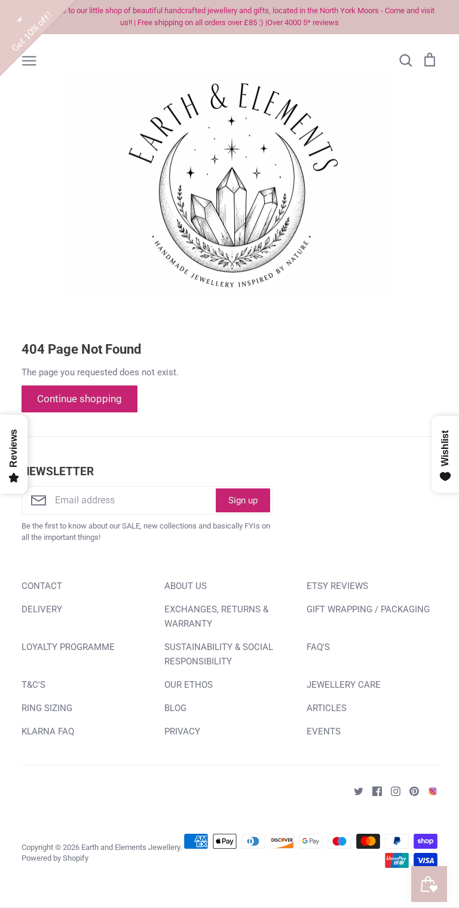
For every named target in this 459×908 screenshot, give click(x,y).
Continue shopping (79, 399)
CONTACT (42, 586)
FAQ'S (318, 647)
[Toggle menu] (29, 60)
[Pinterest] (409, 790)
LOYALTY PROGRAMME (68, 647)
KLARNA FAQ (48, 731)
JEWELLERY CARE (344, 684)
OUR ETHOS (188, 684)
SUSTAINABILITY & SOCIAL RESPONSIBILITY (218, 654)
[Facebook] (372, 790)
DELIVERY (42, 609)
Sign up (243, 500)
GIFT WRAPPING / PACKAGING (368, 609)
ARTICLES (327, 708)
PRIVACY (182, 731)
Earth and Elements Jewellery (130, 847)
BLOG (175, 708)
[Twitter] (354, 790)
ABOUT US (185, 586)
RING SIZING (47, 708)
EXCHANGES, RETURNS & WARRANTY (216, 616)
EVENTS (324, 731)
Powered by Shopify (55, 858)
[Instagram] (391, 790)
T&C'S (33, 684)
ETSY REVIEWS (337, 586)
